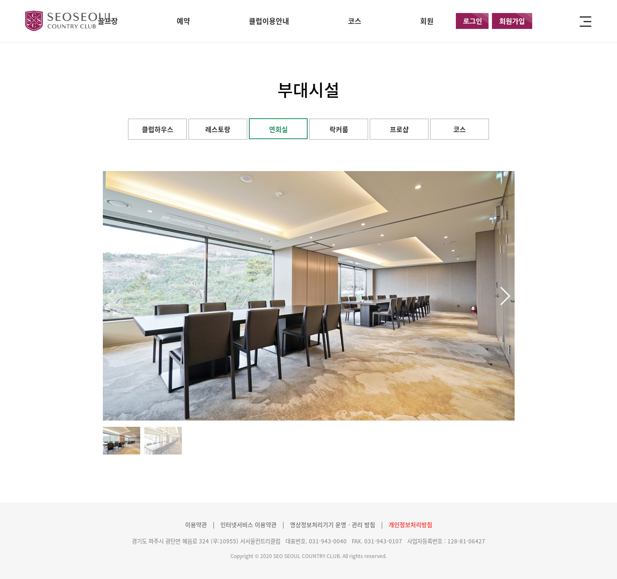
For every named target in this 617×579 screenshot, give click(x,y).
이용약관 (196, 524)
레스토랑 (217, 129)
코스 (459, 129)
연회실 (278, 129)
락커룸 (338, 129)
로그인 (472, 21)
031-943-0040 (328, 541)
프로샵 (399, 129)
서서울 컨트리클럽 (71, 20)
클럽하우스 (157, 129)
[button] (504, 296)
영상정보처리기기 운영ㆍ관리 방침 (332, 524)
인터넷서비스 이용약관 (248, 524)
